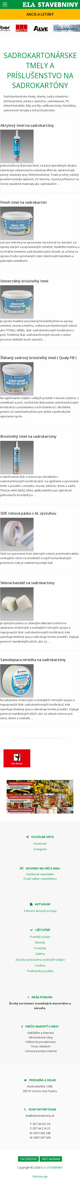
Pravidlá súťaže (40, 937)
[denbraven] (16, 758)
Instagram (40, 849)
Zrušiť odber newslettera (40, 879)
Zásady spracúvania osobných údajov (40, 960)
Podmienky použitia (40, 971)
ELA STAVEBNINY (52, 1167)
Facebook (40, 843)
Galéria (40, 954)
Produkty (40, 948)
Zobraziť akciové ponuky (40, 911)
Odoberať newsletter (40, 874)
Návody (40, 942)
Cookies (40, 965)
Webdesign (40, 1176)
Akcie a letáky (40, 14)
